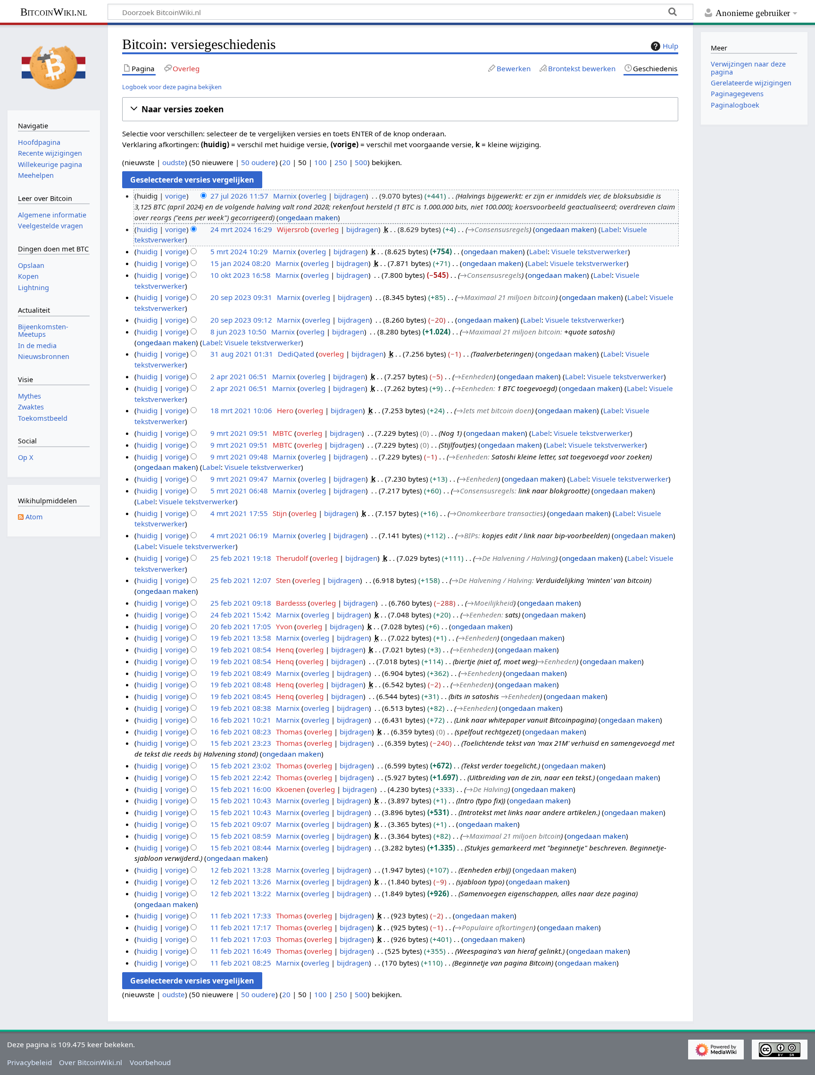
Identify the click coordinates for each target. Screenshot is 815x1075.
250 (340, 162)
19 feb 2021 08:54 (240, 649)
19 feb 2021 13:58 (240, 637)
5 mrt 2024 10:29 (239, 251)
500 (361, 162)
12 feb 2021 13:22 (240, 893)
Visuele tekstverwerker (589, 251)
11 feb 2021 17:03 (240, 939)
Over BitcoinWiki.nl (90, 1062)
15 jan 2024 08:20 (240, 263)
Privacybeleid (29, 1062)
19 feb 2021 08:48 (240, 684)
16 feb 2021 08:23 (240, 731)
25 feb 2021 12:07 (240, 580)
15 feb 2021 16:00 (240, 789)
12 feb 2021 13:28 (240, 870)
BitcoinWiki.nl (53, 12)
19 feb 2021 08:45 (240, 696)
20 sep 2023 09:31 (241, 297)
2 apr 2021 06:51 (238, 376)
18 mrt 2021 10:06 (241, 410)
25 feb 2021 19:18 (240, 558)
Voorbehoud (150, 1062)
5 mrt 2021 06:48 (239, 490)
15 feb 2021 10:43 (240, 800)
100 (320, 162)
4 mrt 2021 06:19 (239, 535)
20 (286, 162)
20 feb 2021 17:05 (240, 626)
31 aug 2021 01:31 (241, 353)
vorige (175, 195)
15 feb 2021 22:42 (240, 777)
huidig (147, 229)
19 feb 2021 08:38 (240, 708)
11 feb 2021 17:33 (240, 915)
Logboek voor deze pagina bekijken (172, 87)
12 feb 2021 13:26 (240, 881)
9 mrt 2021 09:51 (239, 433)
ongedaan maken (308, 217)
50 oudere (258, 162)
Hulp (670, 45)
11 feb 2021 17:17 (240, 927)
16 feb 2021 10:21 (240, 720)
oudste (173, 162)
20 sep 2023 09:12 (241, 320)
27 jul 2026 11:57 (239, 195)
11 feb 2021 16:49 (240, 951)
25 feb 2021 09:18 (240, 603)
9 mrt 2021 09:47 (239, 478)
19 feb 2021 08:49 (240, 673)
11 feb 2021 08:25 (240, 962)
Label (610, 229)
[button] (400, 109)
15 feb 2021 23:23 (240, 743)
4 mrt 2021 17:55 (239, 513)
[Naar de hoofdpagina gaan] (53, 66)
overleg (313, 195)
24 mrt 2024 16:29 (241, 229)
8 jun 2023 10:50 (238, 331)
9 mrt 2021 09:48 (239, 456)
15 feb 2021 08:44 (240, 847)
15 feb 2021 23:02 (240, 765)
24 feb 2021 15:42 (240, 614)
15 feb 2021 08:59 (240, 836)
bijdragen (350, 195)
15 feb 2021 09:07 (240, 824)
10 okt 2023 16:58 (240, 275)
